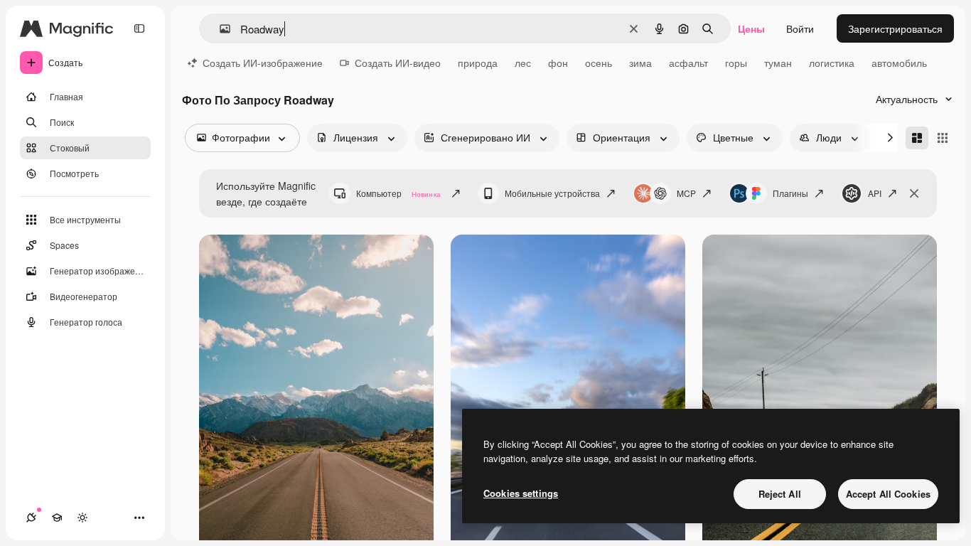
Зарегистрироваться (895, 28)
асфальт (688, 62)
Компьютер (398, 193)
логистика (831, 62)
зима (640, 62)
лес (523, 62)
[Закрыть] (914, 193)
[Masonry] (917, 138)
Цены (751, 28)
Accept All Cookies (888, 493)
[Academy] (56, 517)
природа (478, 62)
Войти (800, 28)
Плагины (790, 193)
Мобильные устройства (552, 193)
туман (778, 62)
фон (558, 62)
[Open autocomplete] (219, 28)
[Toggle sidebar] (139, 28)
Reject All (779, 493)
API (874, 193)
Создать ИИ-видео (398, 62)
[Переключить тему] (82, 517)
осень (598, 62)
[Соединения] (31, 517)
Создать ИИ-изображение (263, 62)
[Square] (942, 138)
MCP (686, 193)
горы (736, 62)
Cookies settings (520, 493)
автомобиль (899, 62)
